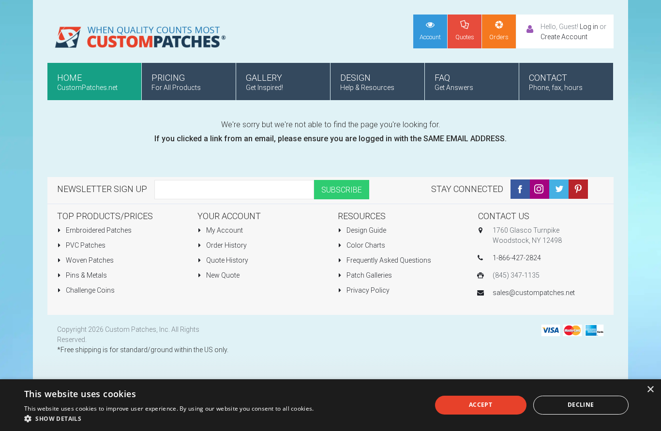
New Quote (222, 275)
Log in (589, 26)
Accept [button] (480, 405)
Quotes (464, 37)
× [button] (650, 389)
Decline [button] (581, 405)
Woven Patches (89, 260)
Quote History (226, 260)
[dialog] (330, 405)
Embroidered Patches (98, 230)
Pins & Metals (85, 275)
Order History (226, 245)
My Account (224, 230)
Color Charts (365, 245)
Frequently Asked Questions (388, 260)
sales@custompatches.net (534, 293)
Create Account (564, 37)
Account (430, 37)
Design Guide (365, 230)
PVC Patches (84, 245)
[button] (169, 419)
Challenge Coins (89, 290)
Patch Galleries (368, 275)
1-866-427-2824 (517, 258)
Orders (499, 37)
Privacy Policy (367, 290)
